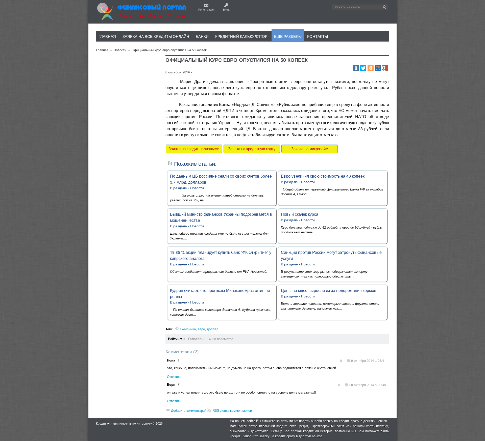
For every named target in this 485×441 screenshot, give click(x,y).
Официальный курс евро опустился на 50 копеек (169, 49)
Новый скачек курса (299, 214)
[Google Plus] (385, 68)
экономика (188, 328)
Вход (226, 9)
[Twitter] (363, 68)
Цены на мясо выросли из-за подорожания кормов (328, 290)
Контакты (317, 36)
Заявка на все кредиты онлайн (156, 36)
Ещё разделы (288, 36)
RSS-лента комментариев (232, 410)
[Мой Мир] (378, 68)
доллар (212, 328)
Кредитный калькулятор (241, 36)
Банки (202, 36)
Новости (120, 49)
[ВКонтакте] (356, 68)
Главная (102, 49)
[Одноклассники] (371, 68)
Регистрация (206, 9)
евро (201, 328)
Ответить (174, 376)
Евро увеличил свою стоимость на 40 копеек (323, 176)
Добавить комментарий (188, 410)
